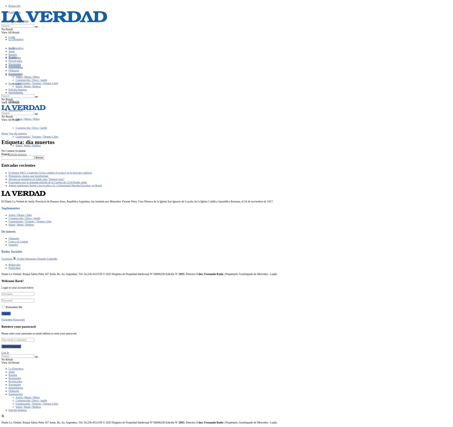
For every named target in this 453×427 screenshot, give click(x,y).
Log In (5, 352)
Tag (11, 133)
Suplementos (15, 73)
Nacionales (14, 83)
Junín (11, 51)
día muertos (20, 133)
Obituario (13, 70)
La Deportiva (15, 39)
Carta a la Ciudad (18, 241)
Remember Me (14, 307)
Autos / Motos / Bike (20, 215)
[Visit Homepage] (54, 22)
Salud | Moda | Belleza (28, 145)
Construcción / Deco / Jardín (24, 218)
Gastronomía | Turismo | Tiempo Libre (37, 136)
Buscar (5, 154)
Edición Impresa (17, 154)
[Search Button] (36, 26)
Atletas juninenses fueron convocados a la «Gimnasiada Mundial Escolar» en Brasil (55, 185)
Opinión (13, 244)
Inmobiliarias (15, 92)
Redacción (14, 5)
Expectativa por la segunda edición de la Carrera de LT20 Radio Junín (47, 182)
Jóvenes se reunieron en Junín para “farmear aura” (36, 179)
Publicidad (14, 268)
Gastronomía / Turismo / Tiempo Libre (29, 221)
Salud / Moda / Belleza (21, 224)
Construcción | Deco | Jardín (31, 127)
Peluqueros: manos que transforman (28, 175)
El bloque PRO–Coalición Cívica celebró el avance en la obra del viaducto (50, 172)
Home (4, 133)
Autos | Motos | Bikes (28, 119)
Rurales (12, 54)
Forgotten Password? (13, 319)
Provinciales (15, 60)
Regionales (14, 57)
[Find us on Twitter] (2, 416)
